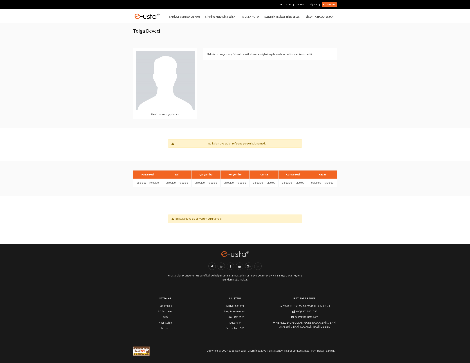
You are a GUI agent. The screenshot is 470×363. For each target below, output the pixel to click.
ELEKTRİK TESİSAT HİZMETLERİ (282, 16)
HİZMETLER (285, 4)
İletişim (165, 328)
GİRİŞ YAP (312, 4)
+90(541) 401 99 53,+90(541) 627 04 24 (306, 305)
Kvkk (165, 317)
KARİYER (300, 4)
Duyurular (235, 322)
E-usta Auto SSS (235, 328)
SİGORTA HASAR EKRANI (320, 16)
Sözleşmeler (165, 311)
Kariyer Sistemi (235, 305)
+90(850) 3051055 (306, 311)
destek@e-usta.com (306, 317)
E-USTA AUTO (250, 16)
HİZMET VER (329, 4)
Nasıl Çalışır (165, 322)
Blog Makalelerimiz (235, 311)
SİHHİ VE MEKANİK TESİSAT (221, 16)
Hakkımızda (165, 305)
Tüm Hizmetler (235, 317)
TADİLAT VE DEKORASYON (184, 16)
